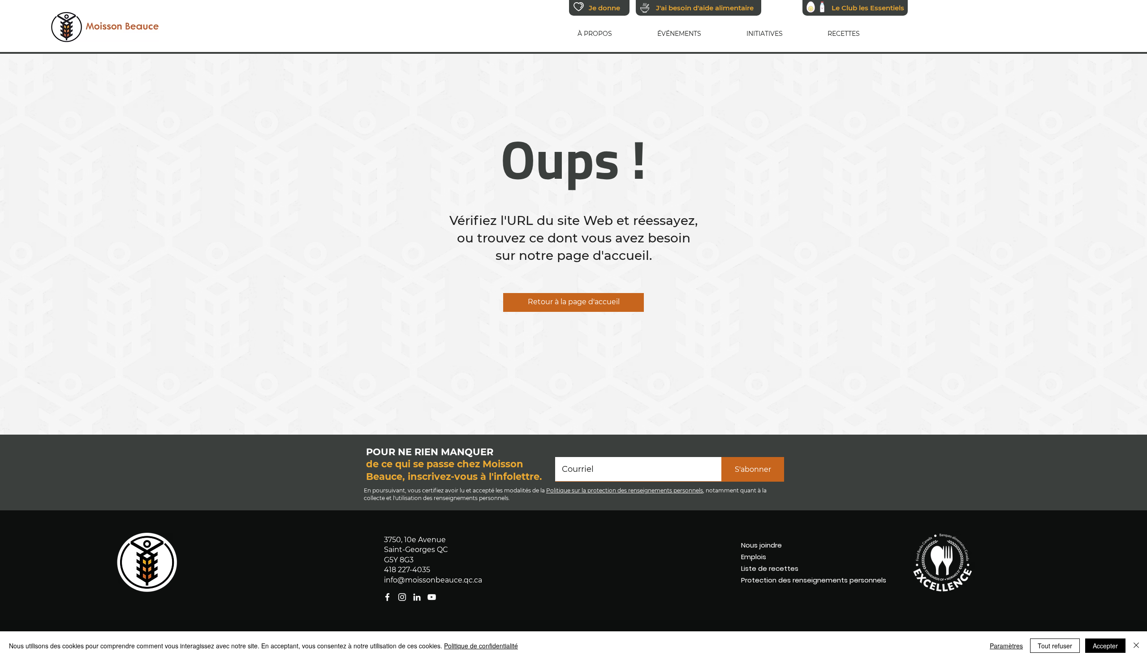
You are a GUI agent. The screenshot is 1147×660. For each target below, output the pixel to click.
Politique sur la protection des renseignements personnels (624, 490)
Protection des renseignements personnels (793, 580)
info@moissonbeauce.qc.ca (433, 580)
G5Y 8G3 (399, 560)
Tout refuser (1055, 645)
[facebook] (432, 597)
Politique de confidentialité (481, 645)
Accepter (1105, 645)
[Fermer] (1136, 645)
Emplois (753, 556)
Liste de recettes (769, 568)
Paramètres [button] (1006, 645)
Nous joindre (761, 545)
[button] (595, 33)
